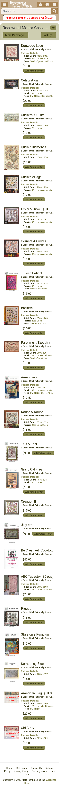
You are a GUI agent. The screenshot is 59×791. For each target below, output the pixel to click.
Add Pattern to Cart (34, 71)
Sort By (47, 35)
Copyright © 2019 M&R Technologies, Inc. (24, 780)
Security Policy (39, 771)
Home (9, 768)
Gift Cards (21, 768)
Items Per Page (14, 35)
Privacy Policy (21, 771)
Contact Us (36, 768)
